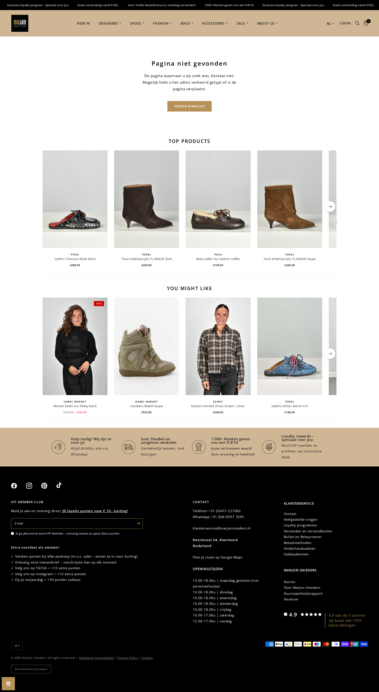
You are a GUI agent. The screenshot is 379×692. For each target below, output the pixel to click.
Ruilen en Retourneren (303, 537)
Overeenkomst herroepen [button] (31, 669)
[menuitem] (83, 23)
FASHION (161, 23)
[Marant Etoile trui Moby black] (75, 346)
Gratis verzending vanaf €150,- (90, 5)
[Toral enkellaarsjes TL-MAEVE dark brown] (146, 199)
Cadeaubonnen (296, 554)
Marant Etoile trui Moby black (75, 406)
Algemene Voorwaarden (96, 658)
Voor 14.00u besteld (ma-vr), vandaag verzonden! (153, 5)
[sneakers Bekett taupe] (146, 346)
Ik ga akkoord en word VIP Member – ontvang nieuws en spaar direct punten (68, 533)
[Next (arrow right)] (330, 206)
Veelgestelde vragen (300, 519)
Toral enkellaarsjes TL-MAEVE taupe (289, 259)
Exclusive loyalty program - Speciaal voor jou (285, 5)
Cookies (147, 658)
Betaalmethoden (297, 542)
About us (266, 23)
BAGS (185, 23)
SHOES (135, 23)
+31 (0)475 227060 (225, 511)
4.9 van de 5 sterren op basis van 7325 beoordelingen (347, 620)
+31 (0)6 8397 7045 (227, 517)
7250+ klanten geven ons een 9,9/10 (220, 5)
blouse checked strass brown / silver (218, 406)
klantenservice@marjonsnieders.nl (222, 528)
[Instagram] (33, 486)
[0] (365, 23)
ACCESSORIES (213, 23)
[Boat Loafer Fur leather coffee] (218, 199)
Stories (289, 582)
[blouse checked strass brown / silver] (218, 346)
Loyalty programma (300, 525)
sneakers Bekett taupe (146, 406)
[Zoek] (357, 23)
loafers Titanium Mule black (75, 259)
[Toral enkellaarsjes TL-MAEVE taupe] (289, 199)
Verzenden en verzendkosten (308, 531)
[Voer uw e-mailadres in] (138, 523)
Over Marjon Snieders (302, 587)
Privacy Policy (128, 658)
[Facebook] (18, 486)
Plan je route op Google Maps (218, 557)
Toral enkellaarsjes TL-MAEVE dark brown (146, 259)
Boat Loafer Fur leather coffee (218, 259)
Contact (290, 513)
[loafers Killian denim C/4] (289, 346)
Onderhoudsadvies (300, 548)
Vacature (291, 599)
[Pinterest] (48, 485)
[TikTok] (63, 485)
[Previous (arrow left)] (49, 206)
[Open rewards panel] (8, 683)
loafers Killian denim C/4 (290, 406)
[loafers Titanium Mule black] (75, 199)
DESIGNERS (108, 23)
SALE (241, 23)
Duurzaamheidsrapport (303, 593)
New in (83, 23)
